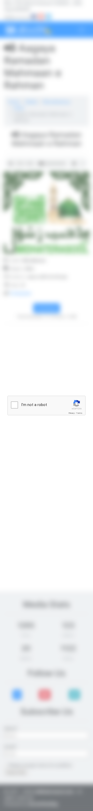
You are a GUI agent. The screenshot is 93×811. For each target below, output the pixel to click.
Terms (79, 413)
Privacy (71, 413)
